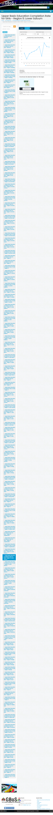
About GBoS (21, 5)
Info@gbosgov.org (26, 805)
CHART (27, 28)
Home (2, 20)
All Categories (8, 20)
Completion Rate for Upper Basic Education (21, 20)
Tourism (38, 807)
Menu (2, 11)
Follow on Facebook (10, 808)
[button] (27, 34)
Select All (5, 32)
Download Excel (26, 88)
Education (39, 802)
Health (38, 803)
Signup (35, 5)
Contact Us (27, 5)
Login (32, 5)
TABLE (22, 28)
